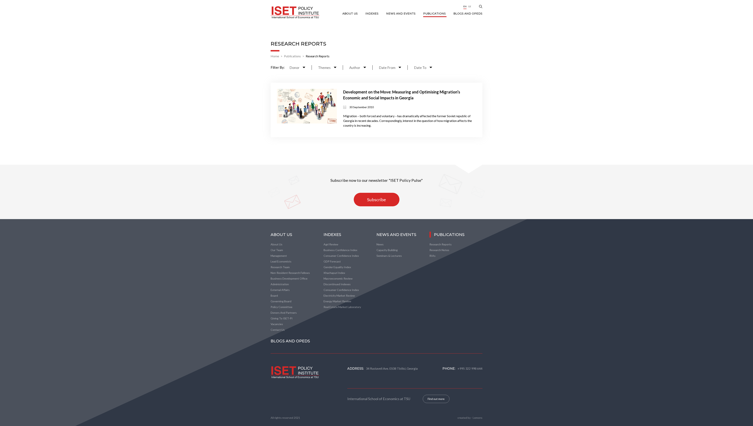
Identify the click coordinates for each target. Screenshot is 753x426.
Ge (469, 6)
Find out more (436, 398)
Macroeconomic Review (338, 278)
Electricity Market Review (339, 295)
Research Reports (317, 56)
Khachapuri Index (334, 272)
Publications (435, 13)
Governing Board (281, 301)
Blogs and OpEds (467, 13)
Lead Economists (281, 261)
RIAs (432, 255)
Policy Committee (281, 307)
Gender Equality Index (337, 267)
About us (276, 244)
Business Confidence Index (340, 250)
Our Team (277, 250)
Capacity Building (387, 250)
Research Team (280, 267)
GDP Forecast (332, 261)
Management (279, 255)
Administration (280, 284)
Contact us (278, 329)
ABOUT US (350, 13)
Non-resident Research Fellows (290, 272)
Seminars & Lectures (389, 255)
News (380, 244)
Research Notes (439, 250)
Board (274, 295)
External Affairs (280, 290)
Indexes (372, 13)
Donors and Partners (284, 312)
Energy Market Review (337, 301)
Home (275, 56)
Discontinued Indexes (337, 284)
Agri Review (331, 244)
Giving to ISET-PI (282, 318)
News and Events (401, 13)
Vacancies (277, 324)
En (465, 6)
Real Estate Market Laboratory (342, 307)
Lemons (477, 417)
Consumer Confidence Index (341, 255)
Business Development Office (289, 278)
